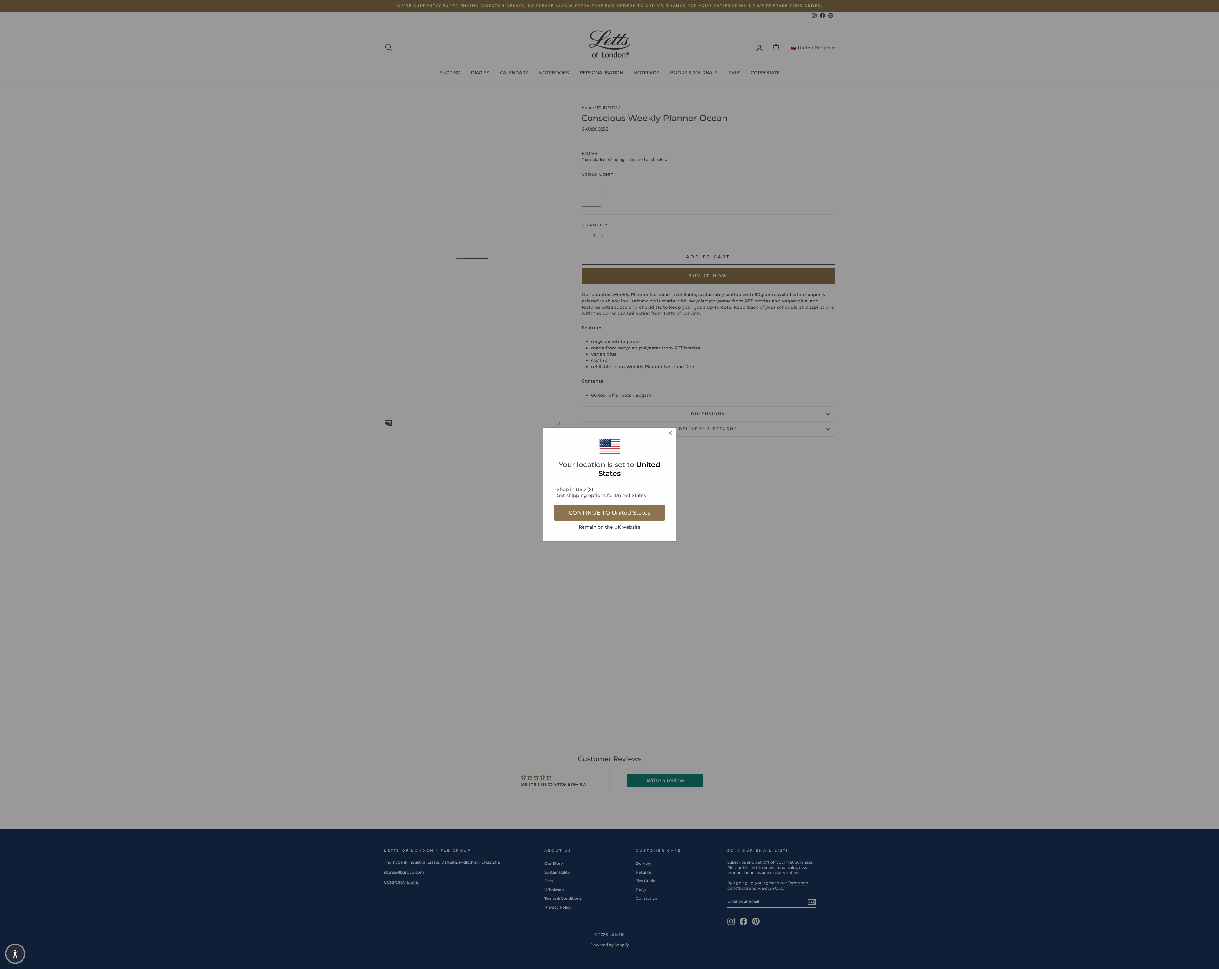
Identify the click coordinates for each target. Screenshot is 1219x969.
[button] (15, 954)
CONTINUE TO (609, 512)
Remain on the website (610, 527)
